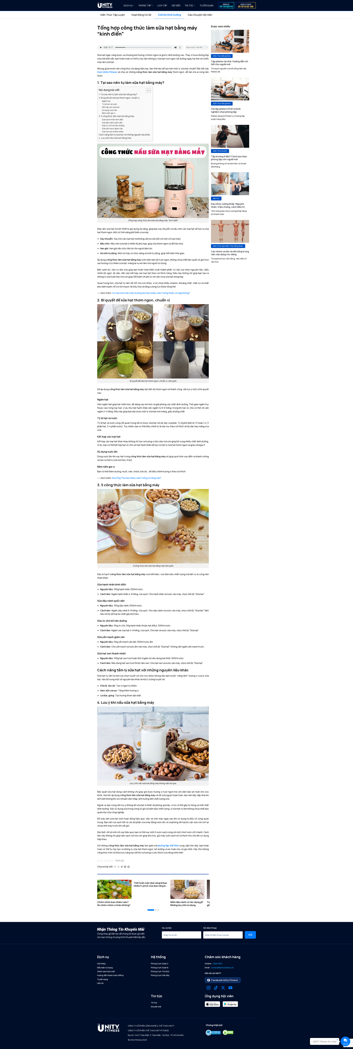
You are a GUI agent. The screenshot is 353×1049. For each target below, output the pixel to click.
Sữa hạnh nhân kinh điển (112, 119)
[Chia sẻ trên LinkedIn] (125, 867)
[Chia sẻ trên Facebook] (115, 867)
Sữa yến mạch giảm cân (112, 128)
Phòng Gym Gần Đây (160, 975)
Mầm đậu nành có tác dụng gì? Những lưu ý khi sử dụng (186, 904)
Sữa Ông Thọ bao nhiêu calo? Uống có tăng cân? (136, 477)
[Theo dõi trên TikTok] (216, 988)
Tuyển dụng (207, 5)
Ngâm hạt (106, 101)
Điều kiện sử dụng (105, 967)
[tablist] (176, 15)
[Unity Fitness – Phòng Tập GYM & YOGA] (108, 5)
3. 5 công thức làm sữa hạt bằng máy (116, 116)
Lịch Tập (162, 5)
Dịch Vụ (128, 5)
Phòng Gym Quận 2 (159, 963)
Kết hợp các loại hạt (110, 107)
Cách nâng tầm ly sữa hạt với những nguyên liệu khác (124, 134)
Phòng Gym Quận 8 (159, 967)
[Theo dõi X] (223, 988)
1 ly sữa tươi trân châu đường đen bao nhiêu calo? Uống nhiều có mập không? (151, 292)
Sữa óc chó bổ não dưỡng (113, 125)
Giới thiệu (101, 963)
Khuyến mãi (156, 1006)
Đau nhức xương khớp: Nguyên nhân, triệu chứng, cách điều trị (228, 205)
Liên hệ (100, 983)
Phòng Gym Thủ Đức (160, 971)
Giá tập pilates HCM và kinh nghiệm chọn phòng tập (226, 110)
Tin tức (189, 5)
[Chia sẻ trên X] (118, 867)
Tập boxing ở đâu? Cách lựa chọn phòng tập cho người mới (229, 158)
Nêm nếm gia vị (108, 113)
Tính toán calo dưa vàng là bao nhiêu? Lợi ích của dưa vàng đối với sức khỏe (150, 884)
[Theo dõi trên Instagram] (208, 988)
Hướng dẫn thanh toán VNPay (110, 975)
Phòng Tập (145, 5)
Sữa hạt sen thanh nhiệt (112, 131)
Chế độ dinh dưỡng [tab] (169, 14)
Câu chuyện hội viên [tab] (200, 14)
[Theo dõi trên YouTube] (230, 988)
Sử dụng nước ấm (109, 110)
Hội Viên (176, 5)
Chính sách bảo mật (106, 971)
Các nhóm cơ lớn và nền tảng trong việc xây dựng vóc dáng (230, 253)
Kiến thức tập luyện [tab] (113, 14)
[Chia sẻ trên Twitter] (122, 867)
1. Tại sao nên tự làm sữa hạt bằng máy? (118, 94)
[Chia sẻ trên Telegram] (128, 867)
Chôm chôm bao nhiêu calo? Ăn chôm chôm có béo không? (113, 904)
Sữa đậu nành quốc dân (112, 122)
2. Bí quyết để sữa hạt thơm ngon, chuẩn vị (119, 97)
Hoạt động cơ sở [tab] (141, 14)
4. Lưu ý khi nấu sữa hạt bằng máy (115, 138)
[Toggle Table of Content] (147, 90)
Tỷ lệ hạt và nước (109, 104)
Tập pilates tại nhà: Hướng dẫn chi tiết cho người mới (229, 63)
